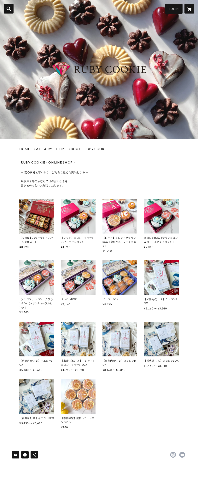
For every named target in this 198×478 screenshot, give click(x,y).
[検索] (9, 9)
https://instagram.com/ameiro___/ (173, 455)
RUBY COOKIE (96, 149)
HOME (24, 149)
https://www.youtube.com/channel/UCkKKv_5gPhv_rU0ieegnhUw (182, 455)
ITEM (60, 149)
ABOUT (74, 149)
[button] (174, 9)
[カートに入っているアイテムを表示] (189, 9)
